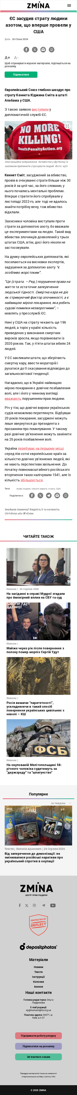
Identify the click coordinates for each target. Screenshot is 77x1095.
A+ (7, 57)
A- (16, 57)
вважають (13, 398)
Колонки (38, 981)
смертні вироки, (39, 488)
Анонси (38, 986)
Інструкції (38, 977)
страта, (51, 488)
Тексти (38, 972)
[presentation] (10, 826)
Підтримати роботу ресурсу (38, 1035)
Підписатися (21, 74)
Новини (38, 967)
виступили (40, 109)
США (58, 488)
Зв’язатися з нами (38, 1057)
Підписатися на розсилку (39, 1046)
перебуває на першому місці (41, 448)
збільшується (32, 480)
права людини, (23, 488)
